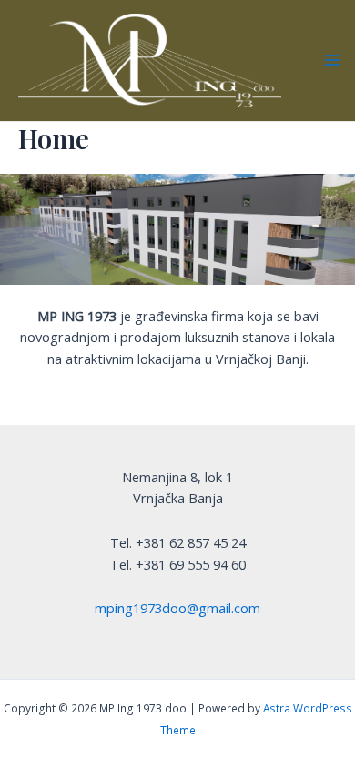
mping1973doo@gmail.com (177, 608)
